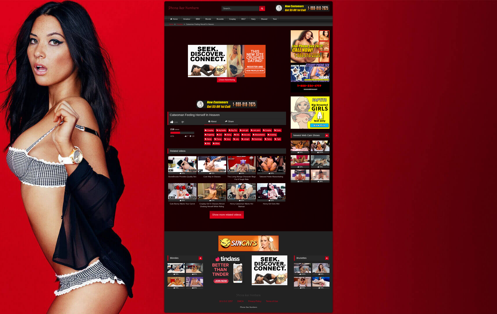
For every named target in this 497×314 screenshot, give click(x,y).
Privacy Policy (254, 301)
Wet (208, 143)
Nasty (209, 139)
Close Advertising (227, 80)
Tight (278, 139)
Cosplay (232, 19)
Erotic (278, 130)
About (213, 121)
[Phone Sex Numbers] (183, 8)
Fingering (210, 135)
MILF (243, 19)
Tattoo (269, 139)
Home (175, 19)
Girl (220, 135)
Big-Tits (234, 130)
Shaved (264, 19)
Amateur (186, 19)
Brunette (220, 19)
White (217, 143)
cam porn (256, 130)
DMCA (240, 301)
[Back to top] (489, 306)
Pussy (219, 139)
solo (237, 139)
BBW (198, 19)
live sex (247, 135)
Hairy (253, 19)
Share (231, 121)
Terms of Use (272, 301)
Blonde (208, 19)
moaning (273, 135)
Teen (275, 19)
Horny (229, 135)
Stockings (258, 139)
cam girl (245, 130)
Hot (237, 135)
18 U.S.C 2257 (226, 301)
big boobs (222, 130)
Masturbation (260, 135)
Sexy (228, 139)
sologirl (246, 139)
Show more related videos (226, 214)
